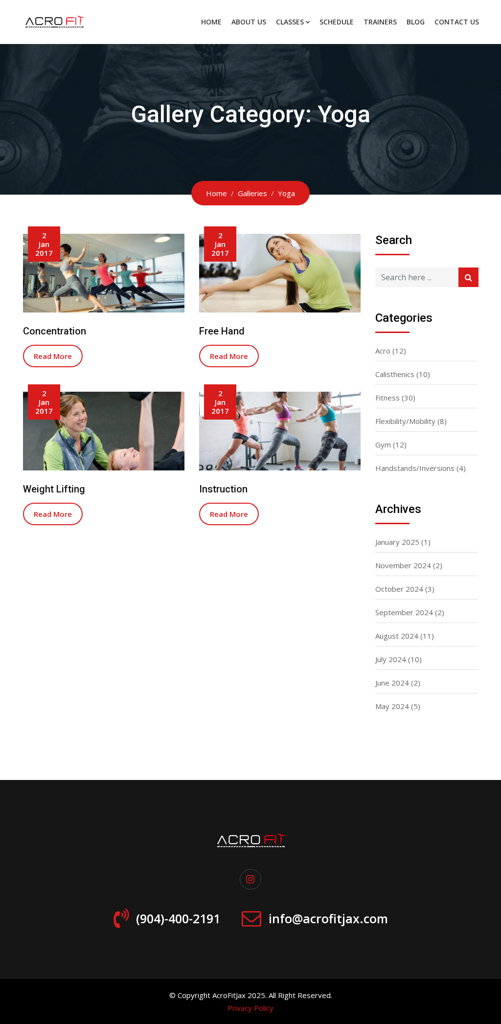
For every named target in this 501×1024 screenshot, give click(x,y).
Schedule (336, 21)
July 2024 (390, 659)
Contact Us (456, 21)
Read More (53, 356)
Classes (290, 21)
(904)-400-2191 (178, 918)
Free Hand (222, 331)
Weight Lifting (54, 489)
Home (211, 21)
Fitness (387, 397)
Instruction (223, 489)
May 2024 (392, 706)
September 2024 (404, 612)
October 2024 (399, 589)
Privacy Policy (250, 1008)
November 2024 (403, 565)
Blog (416, 21)
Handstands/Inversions (415, 468)
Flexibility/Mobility (405, 421)
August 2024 (396, 636)
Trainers (380, 21)
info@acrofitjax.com (328, 918)
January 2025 (397, 542)
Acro (382, 351)
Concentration (54, 331)
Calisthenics (394, 374)
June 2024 (392, 683)
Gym (383, 444)
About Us (248, 21)
